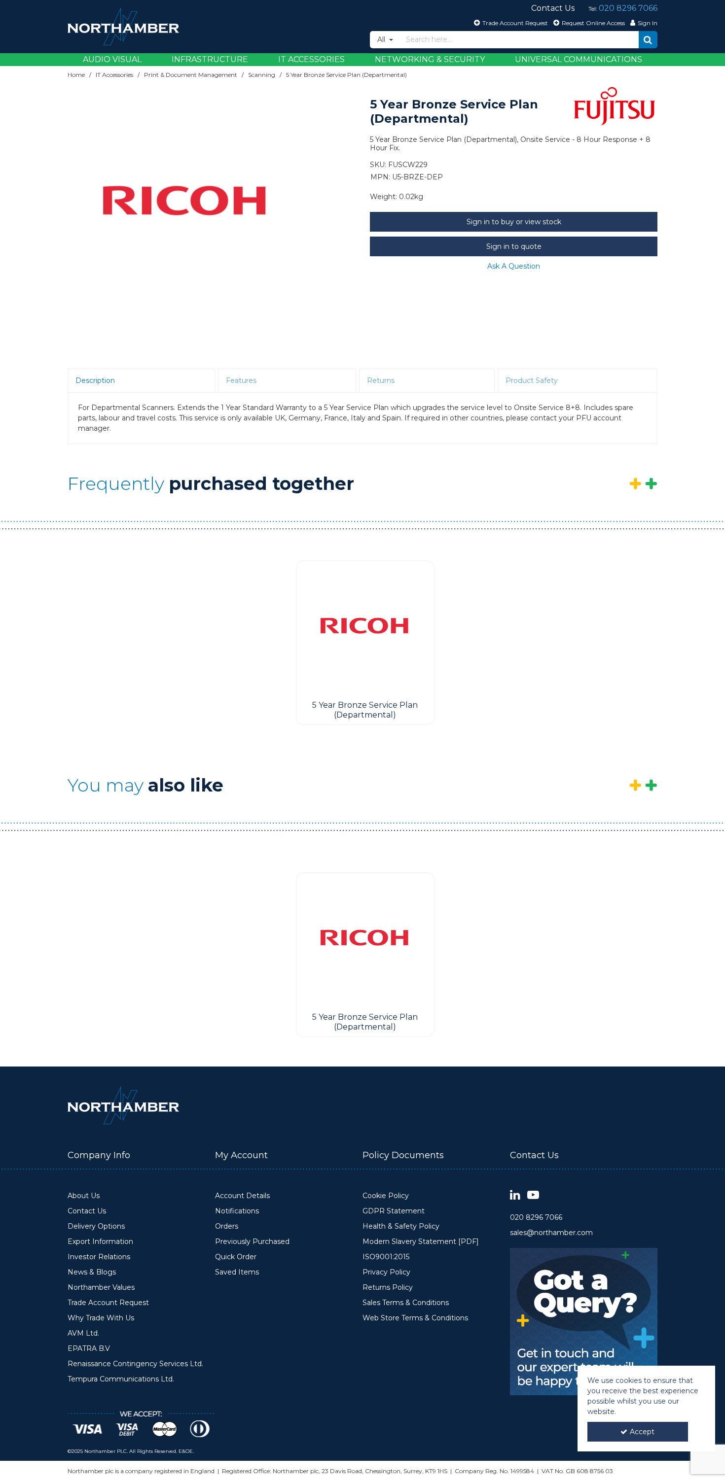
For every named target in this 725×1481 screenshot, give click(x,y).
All (382, 39)
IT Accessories (311, 59)
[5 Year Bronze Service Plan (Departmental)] (365, 628)
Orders (226, 1226)
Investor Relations (99, 1257)
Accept (642, 1431)
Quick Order (235, 1257)
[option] (186, 206)
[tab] (141, 381)
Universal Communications (578, 59)
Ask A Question (513, 266)
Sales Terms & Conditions (405, 1303)
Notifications (237, 1211)
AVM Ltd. (83, 1333)
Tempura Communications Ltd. (121, 1379)
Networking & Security (430, 59)
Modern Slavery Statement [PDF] (420, 1242)
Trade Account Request (108, 1303)
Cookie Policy (385, 1196)
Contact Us (87, 1211)
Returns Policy (387, 1287)
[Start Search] (648, 39)
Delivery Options (96, 1226)
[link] (515, 1195)
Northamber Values (101, 1287)
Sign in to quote (514, 246)
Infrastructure (210, 59)
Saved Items (237, 1272)
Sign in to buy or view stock (514, 221)
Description (95, 380)
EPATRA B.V (89, 1348)
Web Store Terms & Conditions (415, 1318)
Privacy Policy (386, 1272)
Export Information (100, 1242)
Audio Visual (112, 59)
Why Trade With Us (101, 1318)
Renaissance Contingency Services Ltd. (135, 1364)
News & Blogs (92, 1272)
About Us (84, 1196)
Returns (381, 380)
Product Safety (532, 380)
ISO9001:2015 (385, 1257)
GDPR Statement (393, 1211)
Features (241, 380)
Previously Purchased (252, 1242)
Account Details (242, 1196)
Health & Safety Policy (400, 1226)
